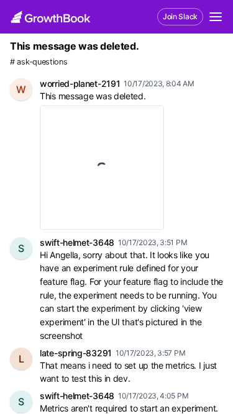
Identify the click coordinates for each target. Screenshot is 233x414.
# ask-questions (39, 61)
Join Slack (180, 16)
